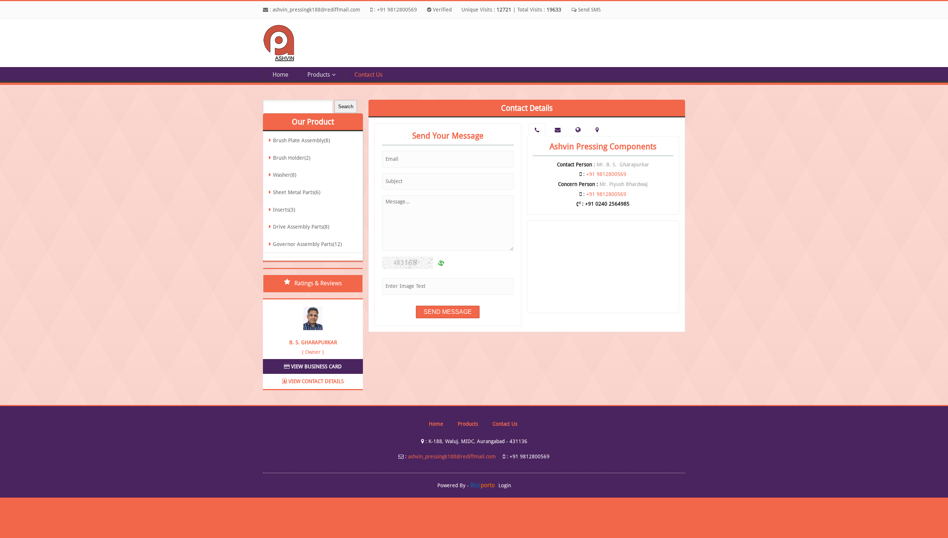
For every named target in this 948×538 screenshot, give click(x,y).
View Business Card (316, 366)
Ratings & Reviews (318, 283)
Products (318, 74)
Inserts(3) (284, 210)
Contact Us (368, 74)
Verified (441, 10)
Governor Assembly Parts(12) (307, 244)
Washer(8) (284, 175)
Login (504, 485)
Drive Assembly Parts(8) (301, 227)
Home (280, 74)
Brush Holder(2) (291, 158)
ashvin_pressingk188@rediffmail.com (316, 10)
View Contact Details (315, 381)
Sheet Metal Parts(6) (296, 192)
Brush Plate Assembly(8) (301, 140)
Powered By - (466, 485)
